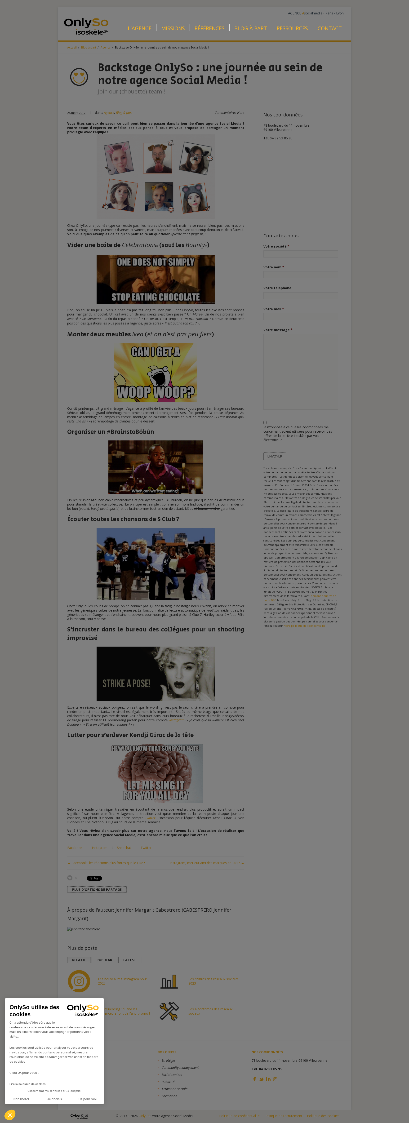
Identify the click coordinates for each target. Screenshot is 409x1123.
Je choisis (54, 1099)
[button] (10, 1115)
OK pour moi (88, 1099)
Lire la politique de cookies (27, 1084)
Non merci (21, 1099)
